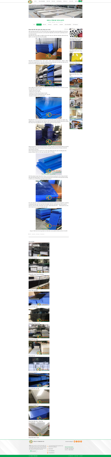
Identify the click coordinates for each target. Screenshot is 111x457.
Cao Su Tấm (55, 24)
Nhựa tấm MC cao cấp (34, 388)
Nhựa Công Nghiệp (68, 24)
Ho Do (34, 24)
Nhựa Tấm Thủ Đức (33, 290)
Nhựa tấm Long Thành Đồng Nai (36, 274)
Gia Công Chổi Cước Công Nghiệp (76, 51)
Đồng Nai (62, 150)
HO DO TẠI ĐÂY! (64, 230)
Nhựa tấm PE (32, 355)
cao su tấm (46, 205)
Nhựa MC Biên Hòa (33, 306)
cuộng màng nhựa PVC (53, 205)
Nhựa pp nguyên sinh (33, 404)
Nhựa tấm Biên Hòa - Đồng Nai (36, 421)
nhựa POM (60, 204)
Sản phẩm (61, 24)
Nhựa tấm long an (33, 257)
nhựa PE (65, 204)
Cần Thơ (37, 152)
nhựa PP (34, 205)
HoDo (30, 150)
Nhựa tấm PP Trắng (33, 339)
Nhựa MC (31, 60)
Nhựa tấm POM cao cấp (34, 323)
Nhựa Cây (44, 24)
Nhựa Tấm (53, 22)
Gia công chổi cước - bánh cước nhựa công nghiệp (76, 39)
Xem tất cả (71, 76)
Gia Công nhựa (75, 24)
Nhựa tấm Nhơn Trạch (34, 437)
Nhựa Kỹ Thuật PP (33, 372)
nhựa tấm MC (33, 146)
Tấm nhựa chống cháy (75, 63)
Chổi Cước (50, 24)
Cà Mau (33, 152)
